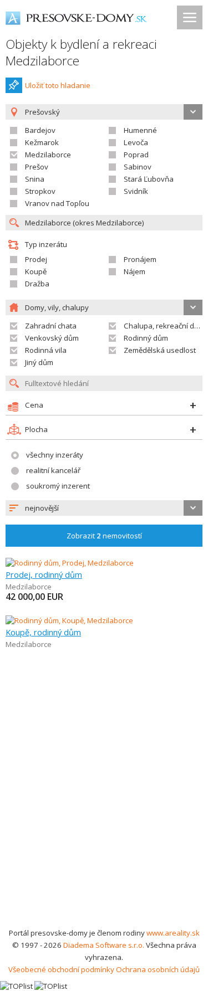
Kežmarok (42, 142)
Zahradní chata (51, 326)
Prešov (36, 167)
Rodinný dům (146, 338)
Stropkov (40, 191)
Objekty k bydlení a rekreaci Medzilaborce (81, 52)
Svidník (136, 191)
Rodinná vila (46, 350)
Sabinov (137, 167)
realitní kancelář (53, 470)
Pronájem (140, 259)
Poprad (136, 155)
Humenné (140, 130)
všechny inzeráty (54, 455)
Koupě (36, 271)
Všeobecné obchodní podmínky (61, 969)
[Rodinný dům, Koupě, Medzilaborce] (69, 620)
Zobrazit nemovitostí (104, 536)
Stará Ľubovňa (149, 179)
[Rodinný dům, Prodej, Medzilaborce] (70, 563)
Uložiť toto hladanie (57, 85)
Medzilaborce (48, 155)
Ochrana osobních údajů (158, 969)
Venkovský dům (52, 338)
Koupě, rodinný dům (43, 632)
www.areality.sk (173, 933)
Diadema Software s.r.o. (103, 945)
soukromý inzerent (58, 486)
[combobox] (104, 508)
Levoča (136, 142)
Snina (34, 179)
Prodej (36, 259)
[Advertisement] (104, 817)
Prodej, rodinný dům (44, 574)
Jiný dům (39, 362)
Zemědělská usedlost (160, 350)
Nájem (134, 271)
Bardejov (40, 130)
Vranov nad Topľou (57, 203)
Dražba (37, 284)
